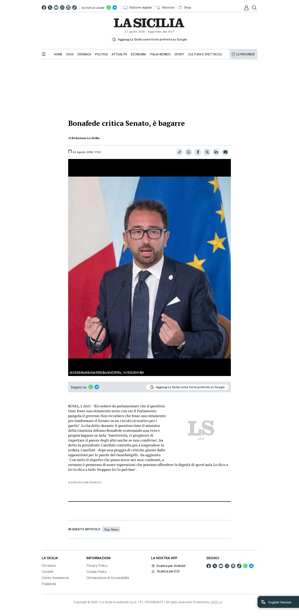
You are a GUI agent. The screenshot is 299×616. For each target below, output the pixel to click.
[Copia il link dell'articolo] (179, 152)
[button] (247, 8)
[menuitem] (58, 54)
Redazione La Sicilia (85, 138)
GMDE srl (217, 602)
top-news (111, 529)
